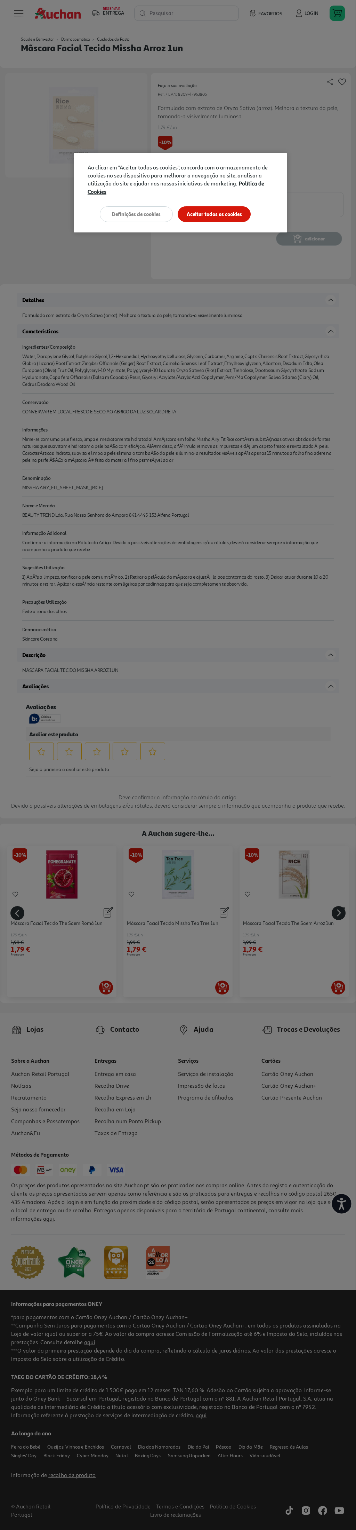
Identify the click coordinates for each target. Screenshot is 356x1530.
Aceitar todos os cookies (214, 214)
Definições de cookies (136, 214)
